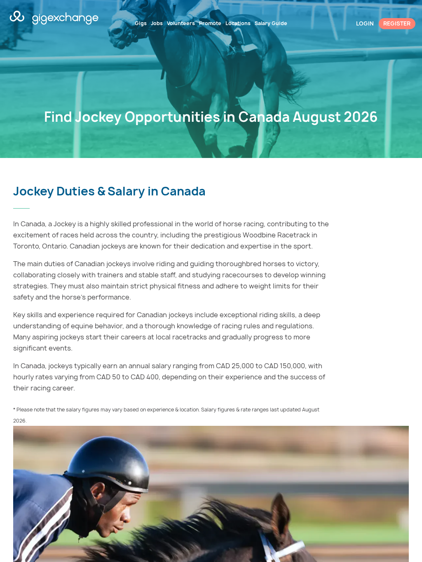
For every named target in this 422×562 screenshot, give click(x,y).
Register (396, 23)
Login (365, 23)
